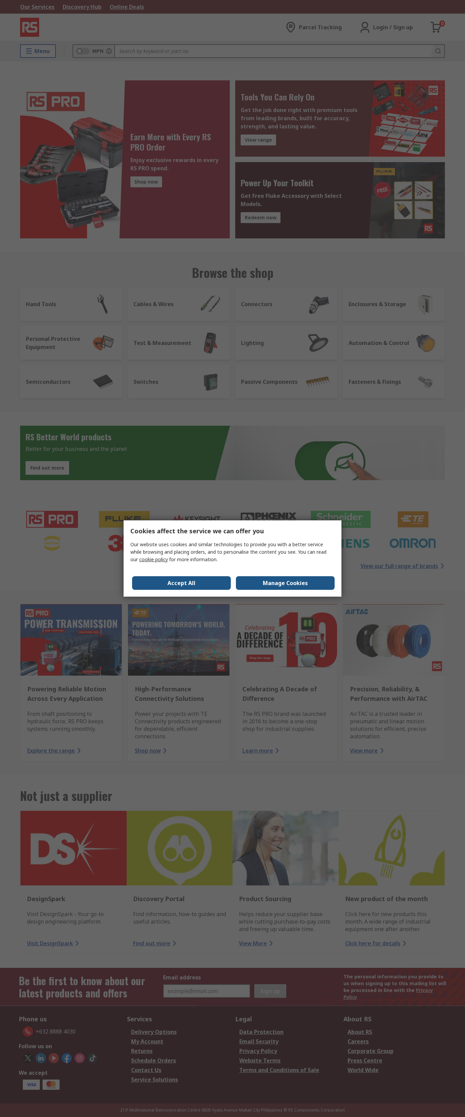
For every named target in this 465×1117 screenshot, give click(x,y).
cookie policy (153, 559)
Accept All (181, 583)
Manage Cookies (285, 583)
